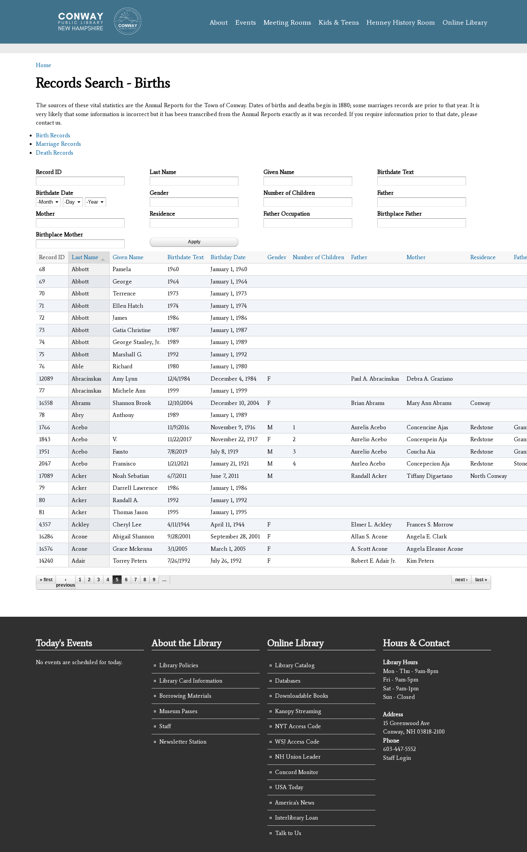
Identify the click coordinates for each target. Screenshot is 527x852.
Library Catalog (295, 665)
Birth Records (53, 135)
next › (461, 579)
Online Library (465, 22)
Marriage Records (58, 143)
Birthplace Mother (59, 234)
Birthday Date (228, 257)
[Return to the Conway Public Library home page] (96, 31)
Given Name (279, 172)
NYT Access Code (298, 726)
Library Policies (178, 665)
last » (481, 579)
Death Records (54, 152)
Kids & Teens (339, 22)
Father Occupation (287, 213)
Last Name (163, 172)
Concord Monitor (296, 772)
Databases (288, 680)
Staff (165, 726)
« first (46, 579)
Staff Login (397, 757)
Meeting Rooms (287, 22)
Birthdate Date (54, 192)
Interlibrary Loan (296, 817)
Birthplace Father (399, 213)
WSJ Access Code (297, 741)
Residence (162, 213)
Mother (45, 213)
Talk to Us (288, 833)
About (218, 22)
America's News (294, 802)
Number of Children (289, 192)
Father (385, 192)
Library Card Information (190, 680)
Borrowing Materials (185, 695)
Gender (159, 192)
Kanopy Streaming (298, 711)
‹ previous (65, 582)
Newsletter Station (182, 741)
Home (43, 65)
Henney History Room (401, 22)
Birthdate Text (395, 172)
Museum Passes (178, 711)
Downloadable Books (301, 695)
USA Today (289, 787)
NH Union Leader (298, 756)
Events (245, 22)
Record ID (49, 172)
